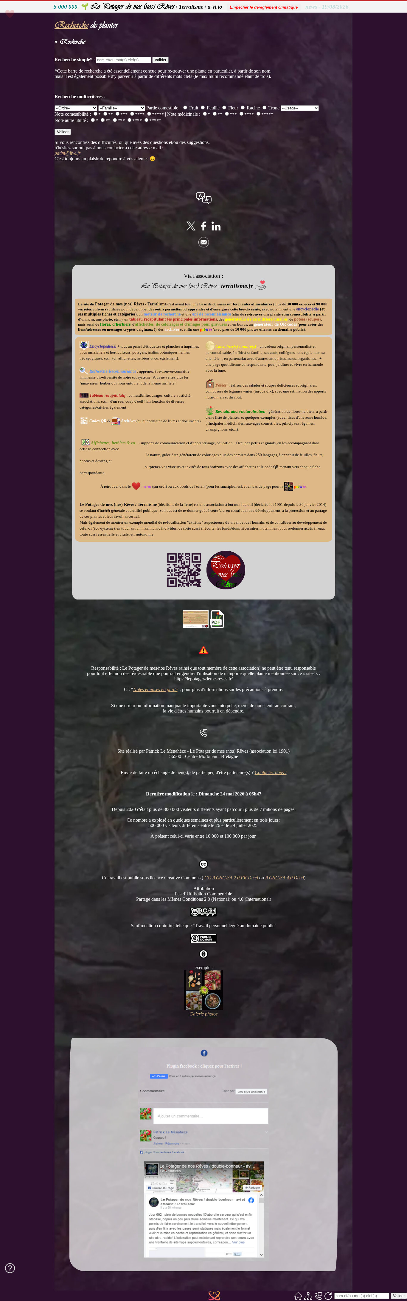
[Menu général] (21, 25)
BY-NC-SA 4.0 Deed (284, 877)
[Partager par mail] (203, 245)
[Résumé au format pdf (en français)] (217, 626)
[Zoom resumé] (196, 626)
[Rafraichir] (328, 1296)
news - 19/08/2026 (327, 7)
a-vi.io (215, 7)
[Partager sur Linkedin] (216, 228)
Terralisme (191, 7)
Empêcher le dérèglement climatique (264, 7)
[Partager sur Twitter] (191, 228)
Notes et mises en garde (155, 689)
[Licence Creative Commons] (203, 914)
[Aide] (10, 1268)
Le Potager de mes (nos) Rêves (132, 6)
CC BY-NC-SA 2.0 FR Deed (231, 877)
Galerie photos (203, 1013)
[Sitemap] (308, 1296)
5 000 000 (65, 7)
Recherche (71, 24)
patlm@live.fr (67, 153)
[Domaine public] (203, 941)
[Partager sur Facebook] (203, 228)
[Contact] (318, 1296)
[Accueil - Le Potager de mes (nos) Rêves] (298, 1296)
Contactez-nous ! (271, 772)
